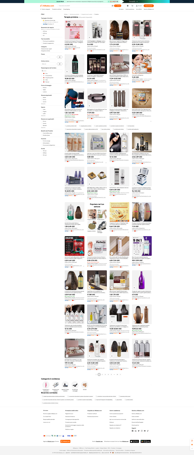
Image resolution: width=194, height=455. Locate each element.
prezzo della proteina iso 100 (91, 129)
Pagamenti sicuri (69, 413)
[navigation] (51, 194)
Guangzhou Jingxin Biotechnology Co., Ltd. (74, 81)
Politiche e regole (69, 429)
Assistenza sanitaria (74, 14)
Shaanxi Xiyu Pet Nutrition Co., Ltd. (95, 162)
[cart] (132, 6)
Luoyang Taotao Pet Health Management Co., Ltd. (142, 115)
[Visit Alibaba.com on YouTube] (145, 431)
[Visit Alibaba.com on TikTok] (148, 431)
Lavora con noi (46, 422)
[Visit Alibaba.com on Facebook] (133, 431)
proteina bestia (129, 399)
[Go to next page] (120, 374)
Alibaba (66, 14)
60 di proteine (131, 125)
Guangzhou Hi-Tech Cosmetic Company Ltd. (119, 160)
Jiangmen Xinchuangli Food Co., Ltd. (73, 265)
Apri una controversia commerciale (118, 419)
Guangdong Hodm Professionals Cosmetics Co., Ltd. (74, 299)
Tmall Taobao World (89, 448)
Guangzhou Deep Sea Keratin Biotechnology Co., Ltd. (74, 160)
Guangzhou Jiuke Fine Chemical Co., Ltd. (96, 81)
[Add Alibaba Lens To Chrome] (65, 441)
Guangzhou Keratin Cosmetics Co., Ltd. (141, 229)
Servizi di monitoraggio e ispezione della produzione (74, 426)
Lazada (97, 448)
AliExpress (75, 448)
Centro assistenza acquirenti (116, 413)
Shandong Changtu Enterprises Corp (140, 80)
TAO (109, 448)
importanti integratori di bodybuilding (104, 399)
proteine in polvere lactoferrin (117, 125)
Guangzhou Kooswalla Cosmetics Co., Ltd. (74, 194)
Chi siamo (45, 410)
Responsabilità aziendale (49, 419)
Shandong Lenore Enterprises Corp (118, 194)
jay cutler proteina (106, 129)
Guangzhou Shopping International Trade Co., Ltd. (97, 264)
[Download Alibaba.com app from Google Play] (146, 441)
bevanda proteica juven (125, 396)
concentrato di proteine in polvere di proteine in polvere (81, 396)
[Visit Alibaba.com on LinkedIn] (136, 431)
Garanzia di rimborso (70, 416)
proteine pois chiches (119, 129)
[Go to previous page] (96, 374)
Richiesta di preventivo (92, 416)
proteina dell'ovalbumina (133, 129)
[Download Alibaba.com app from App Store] (134, 441)
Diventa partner (135, 425)
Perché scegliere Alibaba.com (50, 413)
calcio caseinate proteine (101, 125)
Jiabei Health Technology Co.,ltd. (72, 47)
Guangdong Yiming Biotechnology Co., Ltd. (142, 162)
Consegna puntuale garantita (72, 419)
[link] (192, 441)
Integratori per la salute (86, 14)
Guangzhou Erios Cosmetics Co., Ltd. (140, 49)
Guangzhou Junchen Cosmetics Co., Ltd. (119, 117)
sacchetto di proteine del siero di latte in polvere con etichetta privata (59, 399)
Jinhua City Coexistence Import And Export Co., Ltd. (74, 120)
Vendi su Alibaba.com (137, 413)
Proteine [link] (96, 14)
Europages (119, 448)
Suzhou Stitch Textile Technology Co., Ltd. (119, 83)
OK (59, 57)
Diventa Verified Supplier (137, 422)
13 (117, 374)
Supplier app (99, 441)
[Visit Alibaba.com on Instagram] (142, 431)
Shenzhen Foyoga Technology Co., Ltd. (96, 117)
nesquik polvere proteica (86, 125)
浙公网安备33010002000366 (122, 452)
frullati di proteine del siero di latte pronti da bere (54, 396)
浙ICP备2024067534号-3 (136, 452)
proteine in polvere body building (85, 399)
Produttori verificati (92, 413)
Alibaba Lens (51, 441)
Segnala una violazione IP (115, 425)
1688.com (81, 448)
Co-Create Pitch (47, 416)
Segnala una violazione (115, 428)
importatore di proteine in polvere (74, 129)
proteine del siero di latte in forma (51, 403)
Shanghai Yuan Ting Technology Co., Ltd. (141, 196)
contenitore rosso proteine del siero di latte (106, 396)
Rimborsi (112, 422)
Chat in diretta (113, 416)
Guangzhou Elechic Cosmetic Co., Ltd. (96, 49)
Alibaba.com (125, 441)
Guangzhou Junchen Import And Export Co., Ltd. (119, 265)
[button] (112, 6)
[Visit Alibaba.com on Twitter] (139, 431)
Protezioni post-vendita (70, 422)
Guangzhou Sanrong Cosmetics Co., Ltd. (74, 229)
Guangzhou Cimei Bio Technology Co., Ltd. (119, 49)
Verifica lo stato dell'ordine (138, 419)
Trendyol (113, 448)
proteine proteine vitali (71, 125)
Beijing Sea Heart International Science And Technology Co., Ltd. (142, 263)
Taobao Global (103, 448)
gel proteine (119, 399)
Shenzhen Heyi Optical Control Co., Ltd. (96, 197)
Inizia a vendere (135, 416)
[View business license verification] (110, 452)
